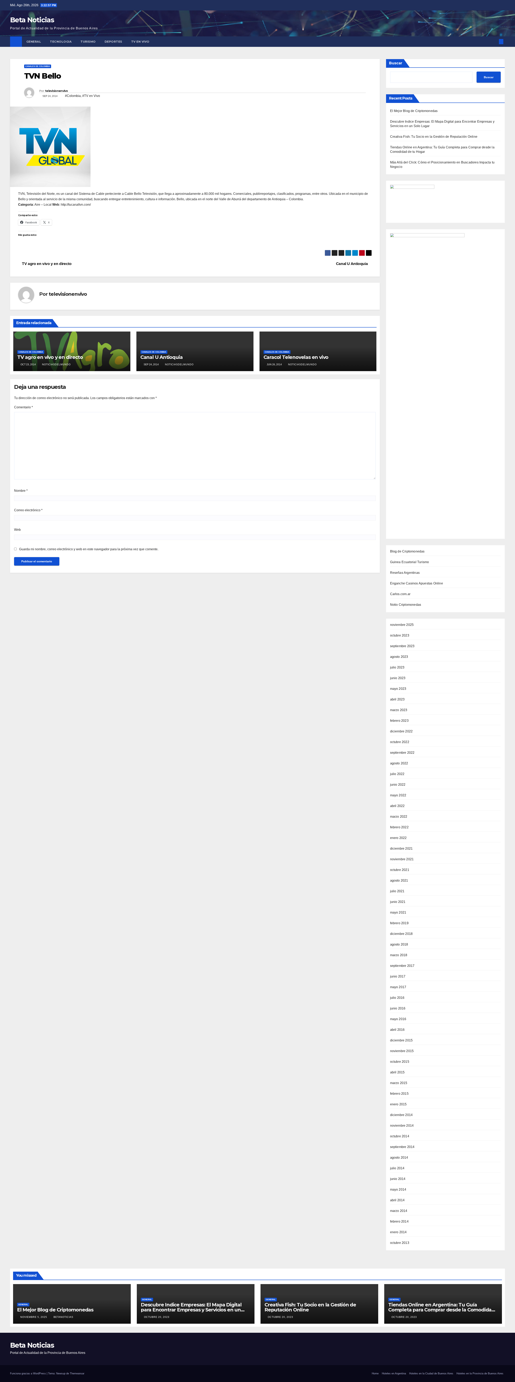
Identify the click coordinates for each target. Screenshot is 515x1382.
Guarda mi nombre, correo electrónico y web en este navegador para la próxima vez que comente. (88, 549)
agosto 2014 (399, 1157)
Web (17, 529)
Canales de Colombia (37, 66)
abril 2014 (397, 1200)
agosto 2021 (399, 880)
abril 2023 (397, 699)
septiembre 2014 (402, 1147)
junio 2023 (398, 678)
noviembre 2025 (402, 624)
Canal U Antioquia (352, 264)
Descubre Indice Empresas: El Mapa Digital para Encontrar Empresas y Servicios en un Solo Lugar (191, 1310)
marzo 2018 (398, 955)
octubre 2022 (399, 742)
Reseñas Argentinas (405, 572)
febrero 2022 (399, 827)
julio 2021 (397, 891)
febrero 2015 (399, 1093)
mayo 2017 (398, 987)
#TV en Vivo (91, 96)
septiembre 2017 (402, 965)
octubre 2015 (399, 1061)
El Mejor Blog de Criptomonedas (414, 111)
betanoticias (63, 1317)
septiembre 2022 (402, 752)
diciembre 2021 (401, 848)
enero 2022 (398, 838)
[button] (494, 41)
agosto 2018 (399, 944)
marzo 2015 (398, 1083)
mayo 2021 (398, 912)
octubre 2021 (399, 870)
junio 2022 (398, 784)
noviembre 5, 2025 (34, 1317)
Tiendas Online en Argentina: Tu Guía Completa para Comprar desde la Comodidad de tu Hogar (441, 1310)
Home (375, 1373)
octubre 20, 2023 (157, 1317)
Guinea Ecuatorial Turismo (409, 562)
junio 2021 (398, 902)
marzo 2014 (398, 1211)
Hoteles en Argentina (394, 1373)
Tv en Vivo (140, 41)
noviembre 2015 (402, 1051)
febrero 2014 (399, 1221)
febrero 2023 (399, 720)
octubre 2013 (399, 1242)
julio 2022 (397, 774)
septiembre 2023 (402, 646)
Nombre (21, 490)
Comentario (23, 407)
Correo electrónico (28, 510)
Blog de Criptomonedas (407, 551)
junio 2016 (398, 1008)
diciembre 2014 (401, 1115)
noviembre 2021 (402, 859)
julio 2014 (397, 1168)
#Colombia (73, 96)
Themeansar (77, 1373)
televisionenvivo (56, 91)
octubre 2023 (399, 635)
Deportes (113, 41)
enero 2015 (398, 1104)
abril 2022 (397, 806)
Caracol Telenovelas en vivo (296, 357)
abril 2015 (397, 1072)
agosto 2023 (399, 656)
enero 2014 (398, 1232)
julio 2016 (397, 997)
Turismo (88, 41)
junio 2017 (398, 976)
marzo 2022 (398, 816)
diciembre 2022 (401, 731)
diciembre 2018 (401, 933)
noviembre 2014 (402, 1125)
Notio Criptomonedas (405, 604)
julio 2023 (397, 667)
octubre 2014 (399, 1136)
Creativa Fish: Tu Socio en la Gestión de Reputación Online (434, 136)
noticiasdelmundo (56, 364)
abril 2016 (397, 1029)
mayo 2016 (398, 1019)
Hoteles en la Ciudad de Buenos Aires (431, 1373)
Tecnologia (61, 41)
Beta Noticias (32, 20)
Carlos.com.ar (400, 594)
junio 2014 (398, 1179)
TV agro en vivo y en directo (46, 264)
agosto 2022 (399, 763)
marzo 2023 (398, 710)
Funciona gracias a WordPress (28, 1373)
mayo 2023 (398, 688)
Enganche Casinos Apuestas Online (416, 583)
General (33, 41)
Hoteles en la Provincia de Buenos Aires (479, 1373)
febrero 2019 (399, 923)
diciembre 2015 (401, 1040)
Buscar (395, 63)
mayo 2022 (398, 795)
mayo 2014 (398, 1189)
